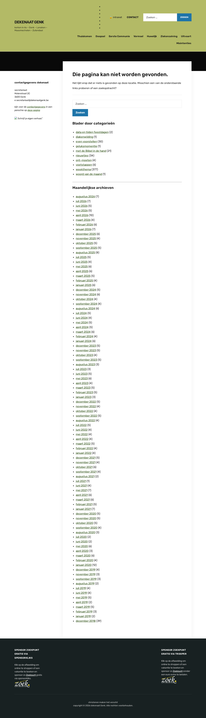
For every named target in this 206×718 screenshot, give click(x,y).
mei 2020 (82, 546)
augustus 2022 (85, 420)
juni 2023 (82, 373)
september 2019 (86, 579)
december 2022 (86, 401)
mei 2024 (82, 322)
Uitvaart (186, 36)
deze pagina (34, 110)
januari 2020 (84, 565)
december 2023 (86, 345)
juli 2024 (81, 313)
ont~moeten (84, 160)
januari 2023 (83, 397)
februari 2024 (84, 336)
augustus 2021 (85, 476)
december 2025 (86, 234)
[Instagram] (103, 10)
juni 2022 (82, 429)
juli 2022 (81, 425)
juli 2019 (81, 588)
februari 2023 (84, 392)
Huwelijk (152, 36)
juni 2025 (82, 261)
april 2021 (82, 495)
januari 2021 (83, 509)
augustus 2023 (85, 364)
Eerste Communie (119, 36)
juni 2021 (81, 485)
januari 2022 (83, 453)
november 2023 (86, 350)
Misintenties (183, 43)
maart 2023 (83, 387)
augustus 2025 (85, 252)
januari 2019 (83, 616)
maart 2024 (83, 331)
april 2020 (82, 550)
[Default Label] (103, 17)
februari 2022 (84, 448)
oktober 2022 (84, 411)
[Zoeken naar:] (160, 17)
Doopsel (100, 36)
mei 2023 (82, 378)
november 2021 (85, 462)
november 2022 (86, 406)
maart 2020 (83, 555)
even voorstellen (86, 141)
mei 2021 (81, 490)
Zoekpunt (31, 675)
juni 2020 (82, 541)
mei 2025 (82, 266)
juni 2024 (82, 317)
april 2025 (82, 271)
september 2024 (86, 303)
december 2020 (86, 513)
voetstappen (84, 164)
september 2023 (86, 359)
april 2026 (82, 215)
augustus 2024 (85, 308)
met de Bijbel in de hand (91, 150)
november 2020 (86, 518)
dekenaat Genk (29, 22)
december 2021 (85, 457)
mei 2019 (81, 597)
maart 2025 (83, 275)
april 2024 (82, 327)
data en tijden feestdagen (92, 132)
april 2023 (82, 383)
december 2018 (86, 621)
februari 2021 (84, 504)
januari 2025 (83, 285)
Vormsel (138, 36)
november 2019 (85, 574)
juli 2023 (81, 369)
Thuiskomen (84, 36)
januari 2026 (83, 229)
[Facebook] (103, 6)
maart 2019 (83, 606)
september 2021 (86, 471)
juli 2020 (81, 536)
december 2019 (85, 569)
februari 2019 (84, 611)
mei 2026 (82, 210)
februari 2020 (84, 560)
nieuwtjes (82, 155)
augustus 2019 (85, 583)
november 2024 (86, 294)
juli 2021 (81, 481)
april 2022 (82, 439)
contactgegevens (36, 106)
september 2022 (86, 415)
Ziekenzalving (169, 36)
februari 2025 (84, 280)
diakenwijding (84, 136)
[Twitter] (103, 13)
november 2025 (86, 238)
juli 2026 (81, 201)
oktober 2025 (84, 243)
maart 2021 (83, 499)
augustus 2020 (85, 532)
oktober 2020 (84, 523)
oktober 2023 (84, 355)
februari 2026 (84, 224)
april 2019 (82, 602)
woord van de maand (89, 174)
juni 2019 (81, 592)
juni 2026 (82, 205)
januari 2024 (84, 341)
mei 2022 (82, 434)
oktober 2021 (84, 467)
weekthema (83, 169)
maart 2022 (83, 443)
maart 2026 (83, 219)
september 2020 (86, 527)
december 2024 (86, 289)
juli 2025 (81, 257)
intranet (117, 17)
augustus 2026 (85, 196)
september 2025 (86, 247)
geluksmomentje (86, 146)
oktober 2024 (84, 299)
